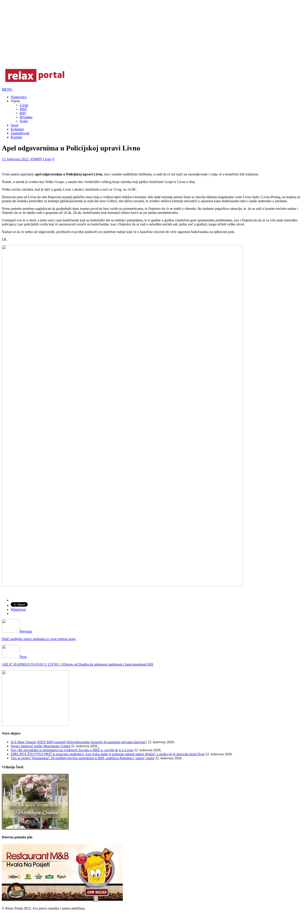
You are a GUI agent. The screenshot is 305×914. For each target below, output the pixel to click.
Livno (24, 105)
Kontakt (16, 137)
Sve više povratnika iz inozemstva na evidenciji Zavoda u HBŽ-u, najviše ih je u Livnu (72, 750)
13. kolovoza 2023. (15, 159)
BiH (23, 113)
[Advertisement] (136, 33)
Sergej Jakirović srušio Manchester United (40, 746)
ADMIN (36, 159)
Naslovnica (19, 97)
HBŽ (23, 109)
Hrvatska (26, 117)
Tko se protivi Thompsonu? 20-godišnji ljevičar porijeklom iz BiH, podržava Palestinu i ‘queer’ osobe (82, 758)
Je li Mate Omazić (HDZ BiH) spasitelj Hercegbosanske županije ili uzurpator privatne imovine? (79, 742)
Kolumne (17, 129)
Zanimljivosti (20, 133)
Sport (14, 125)
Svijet (24, 121)
